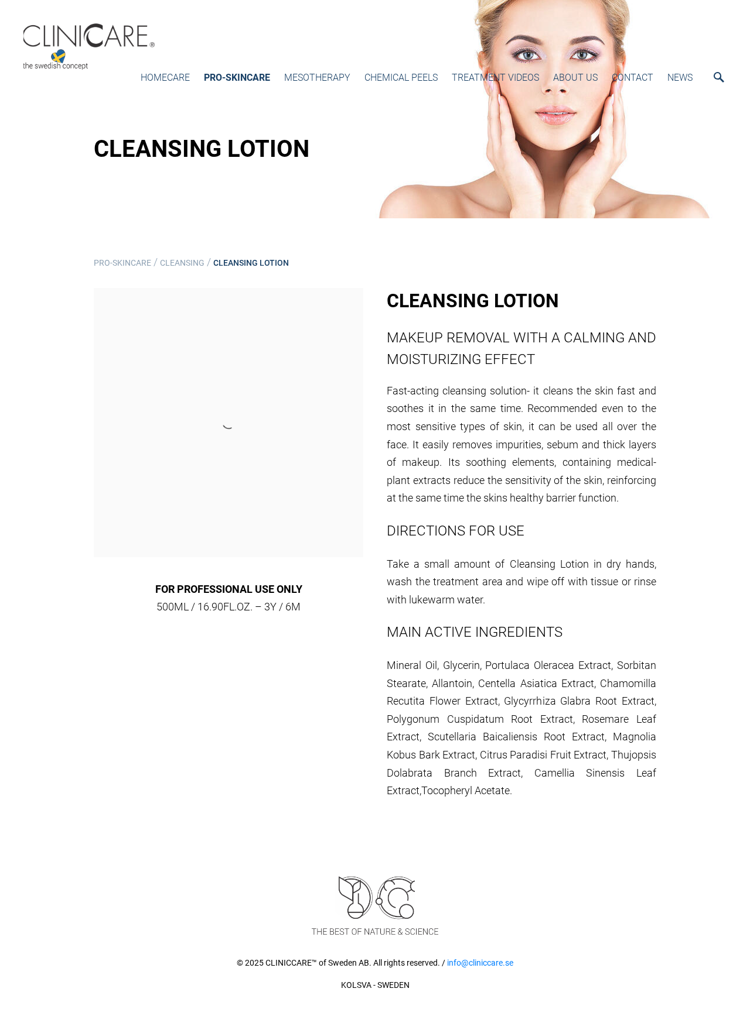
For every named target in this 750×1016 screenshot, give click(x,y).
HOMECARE (165, 77)
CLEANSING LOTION (251, 262)
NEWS (680, 77)
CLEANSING (182, 262)
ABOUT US (575, 77)
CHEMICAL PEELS (401, 77)
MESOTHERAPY (317, 77)
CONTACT (632, 77)
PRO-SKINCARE (237, 77)
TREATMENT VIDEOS (495, 77)
